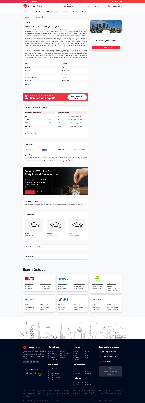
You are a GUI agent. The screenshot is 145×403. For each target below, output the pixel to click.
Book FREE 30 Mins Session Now (77, 97)
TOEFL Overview (62, 284)
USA (76, 369)
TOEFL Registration (79, 286)
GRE (88, 351)
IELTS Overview (29, 284)
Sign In (26, 1)
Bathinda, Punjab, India (109, 351)
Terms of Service (99, 401)
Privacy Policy (79, 382)
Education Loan (52, 12)
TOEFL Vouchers (78, 289)
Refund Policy (90, 382)
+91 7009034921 (106, 361)
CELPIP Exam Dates (112, 309)
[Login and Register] (120, 11)
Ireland (89, 373)
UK (75, 371)
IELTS (76, 351)
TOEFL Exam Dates (63, 286)
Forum (63, 355)
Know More (41, 192)
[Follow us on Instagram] (118, 1)
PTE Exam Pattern (45, 305)
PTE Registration (44, 307)
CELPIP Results (96, 309)
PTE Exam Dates (29, 307)
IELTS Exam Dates (45, 289)
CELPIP (77, 360)
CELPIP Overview (96, 305)
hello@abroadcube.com (74, 5)
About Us (85, 12)
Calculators (64, 360)
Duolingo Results (96, 289)
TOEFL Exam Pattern (79, 284)
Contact (52, 353)
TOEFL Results (62, 289)
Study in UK (53, 375)
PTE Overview (28, 305)
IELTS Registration (45, 286)
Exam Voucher (54, 360)
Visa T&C (89, 384)
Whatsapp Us (115, 5)
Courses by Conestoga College (35, 17)
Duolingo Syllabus (97, 286)
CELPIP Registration (112, 307)
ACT (88, 357)
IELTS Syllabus (28, 286)
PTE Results (28, 309)
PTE (76, 355)
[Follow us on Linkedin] (37, 362)
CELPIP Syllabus (96, 307)
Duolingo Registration (113, 288)
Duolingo (77, 357)
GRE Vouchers (78, 309)
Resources (64, 353)
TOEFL (76, 353)
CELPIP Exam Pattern (113, 305)
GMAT (88, 353)
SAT (88, 355)
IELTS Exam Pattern (45, 284)
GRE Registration (78, 307)
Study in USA (53, 369)
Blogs (63, 351)
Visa (51, 355)
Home (25, 12)
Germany (89, 371)
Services (65, 12)
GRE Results (61, 309)
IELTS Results (28, 289)
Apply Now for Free (106, 47)
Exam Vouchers (37, 12)
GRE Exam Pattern (79, 305)
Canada (77, 373)
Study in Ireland (54, 380)
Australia (89, 369)
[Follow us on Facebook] (112, 1)
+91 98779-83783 (110, 372)
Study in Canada (55, 371)
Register (34, 1)
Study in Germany (55, 373)
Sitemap (119, 401)
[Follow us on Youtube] (121, 1)
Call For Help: (95, 5)
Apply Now (29, 192)
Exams (75, 12)
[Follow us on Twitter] (115, 1)
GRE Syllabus (61, 307)
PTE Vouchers (44, 309)
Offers (63, 357)
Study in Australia (55, 377)
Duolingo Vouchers (112, 291)
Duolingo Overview (97, 284)
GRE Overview (62, 305)
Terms (77, 384)
